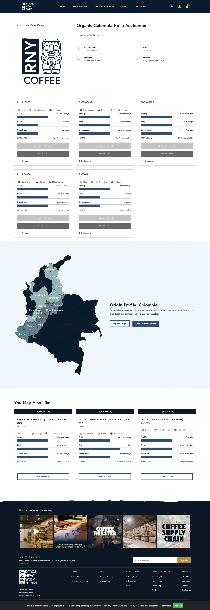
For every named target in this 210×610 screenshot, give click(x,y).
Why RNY (185, 577)
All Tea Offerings (106, 577)
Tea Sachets (105, 581)
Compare (26, 161)
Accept (178, 605)
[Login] (179, 6)
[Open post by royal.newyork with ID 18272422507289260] (73, 531)
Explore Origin (119, 323)
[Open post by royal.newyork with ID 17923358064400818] (107, 531)
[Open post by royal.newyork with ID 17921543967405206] (142, 531)
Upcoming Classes (159, 577)
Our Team (186, 581)
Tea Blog (155, 590)
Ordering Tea (131, 581)
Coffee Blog (156, 585)
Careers (185, 585)
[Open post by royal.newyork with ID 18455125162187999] (38, 531)
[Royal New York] (28, 7)
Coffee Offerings (77, 577)
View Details (43, 476)
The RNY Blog (157, 581)
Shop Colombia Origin (145, 323)
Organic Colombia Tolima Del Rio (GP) (162, 419)
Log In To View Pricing (89, 35)
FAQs (128, 585)
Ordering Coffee (132, 577)
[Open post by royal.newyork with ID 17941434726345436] (176, 531)
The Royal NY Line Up (79, 581)
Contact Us (140, 6)
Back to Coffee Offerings (32, 25)
